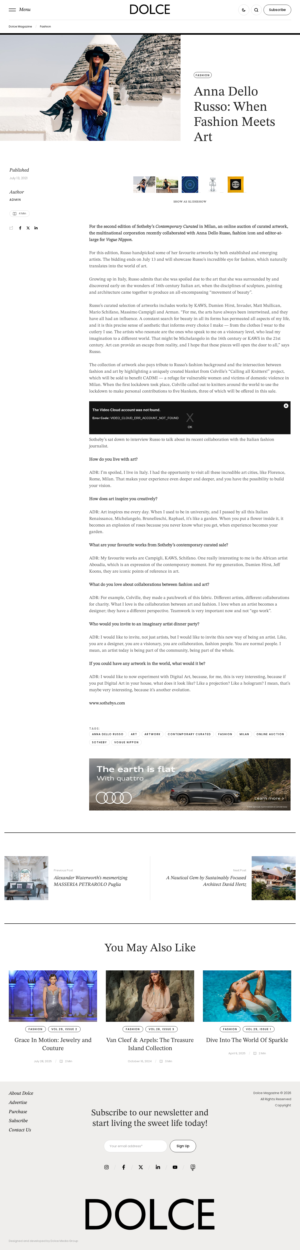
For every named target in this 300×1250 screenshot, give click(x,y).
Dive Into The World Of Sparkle (247, 1040)
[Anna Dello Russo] (144, 184)
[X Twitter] (28, 228)
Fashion (45, 26)
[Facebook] (20, 228)
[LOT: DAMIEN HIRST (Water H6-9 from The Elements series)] (190, 184)
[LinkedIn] (36, 228)
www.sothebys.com (107, 703)
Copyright (283, 1105)
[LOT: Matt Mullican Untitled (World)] (236, 184)
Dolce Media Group (64, 1241)
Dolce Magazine (20, 26)
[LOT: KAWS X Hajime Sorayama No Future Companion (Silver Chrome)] (213, 184)
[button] (20, 9)
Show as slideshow (189, 201)
